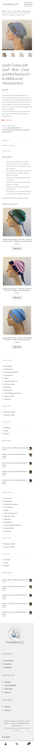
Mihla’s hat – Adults (9, 384)
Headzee (6, 378)
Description (5, 140)
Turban (4, 131)
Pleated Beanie (8, 390)
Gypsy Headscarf (8, 375)
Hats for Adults (16, 11)
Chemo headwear (16, 129)
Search (17, 744)
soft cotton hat (25, 129)
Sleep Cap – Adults (9, 396)
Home (5, 11)
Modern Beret (7, 387)
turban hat (9, 131)
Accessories (7, 664)
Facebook (7, 706)
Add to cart (17, 248)
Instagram (7, 710)
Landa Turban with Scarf (14, 128)
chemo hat (8, 129)
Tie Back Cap (7, 399)
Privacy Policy (8, 689)
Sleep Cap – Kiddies (9, 415)
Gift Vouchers (8, 667)
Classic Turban (8, 366)
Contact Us (7, 692)
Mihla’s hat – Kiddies (9, 412)
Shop (9, 11)
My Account (7, 682)
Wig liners (6, 433)
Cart (26, 742)
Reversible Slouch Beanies (11, 372)
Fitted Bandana (8, 369)
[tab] (17, 140)
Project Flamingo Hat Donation (12, 393)
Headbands (7, 427)
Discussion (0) (6, 151)
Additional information (9, 145)
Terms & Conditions (10, 685)
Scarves (6, 430)
